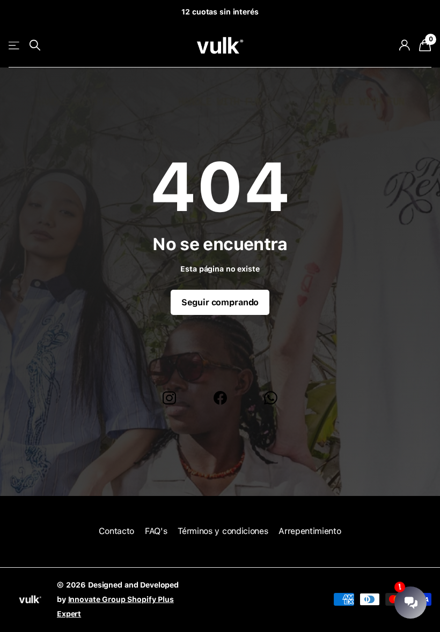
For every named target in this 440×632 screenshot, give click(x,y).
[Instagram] (169, 398)
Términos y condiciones (223, 531)
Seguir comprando (220, 302)
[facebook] (220, 398)
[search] (35, 45)
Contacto (116, 531)
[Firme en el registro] (404, 45)
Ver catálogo (15, 45)
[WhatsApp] (270, 398)
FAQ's (156, 531)
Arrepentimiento (309, 531)
